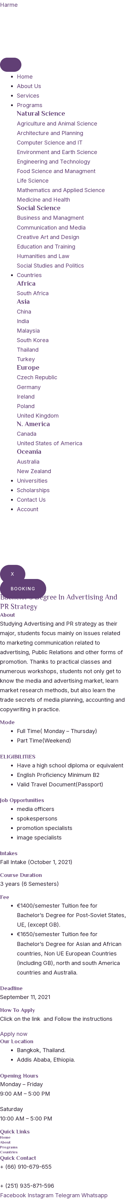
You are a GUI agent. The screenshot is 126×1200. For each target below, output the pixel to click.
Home (25, 76)
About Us (29, 86)
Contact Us (31, 499)
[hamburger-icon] (10, 65)
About (5, 1143)
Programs (30, 105)
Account (27, 509)
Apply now (14, 1033)
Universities (32, 480)
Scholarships (33, 490)
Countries (29, 275)
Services (28, 95)
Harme (9, 4)
